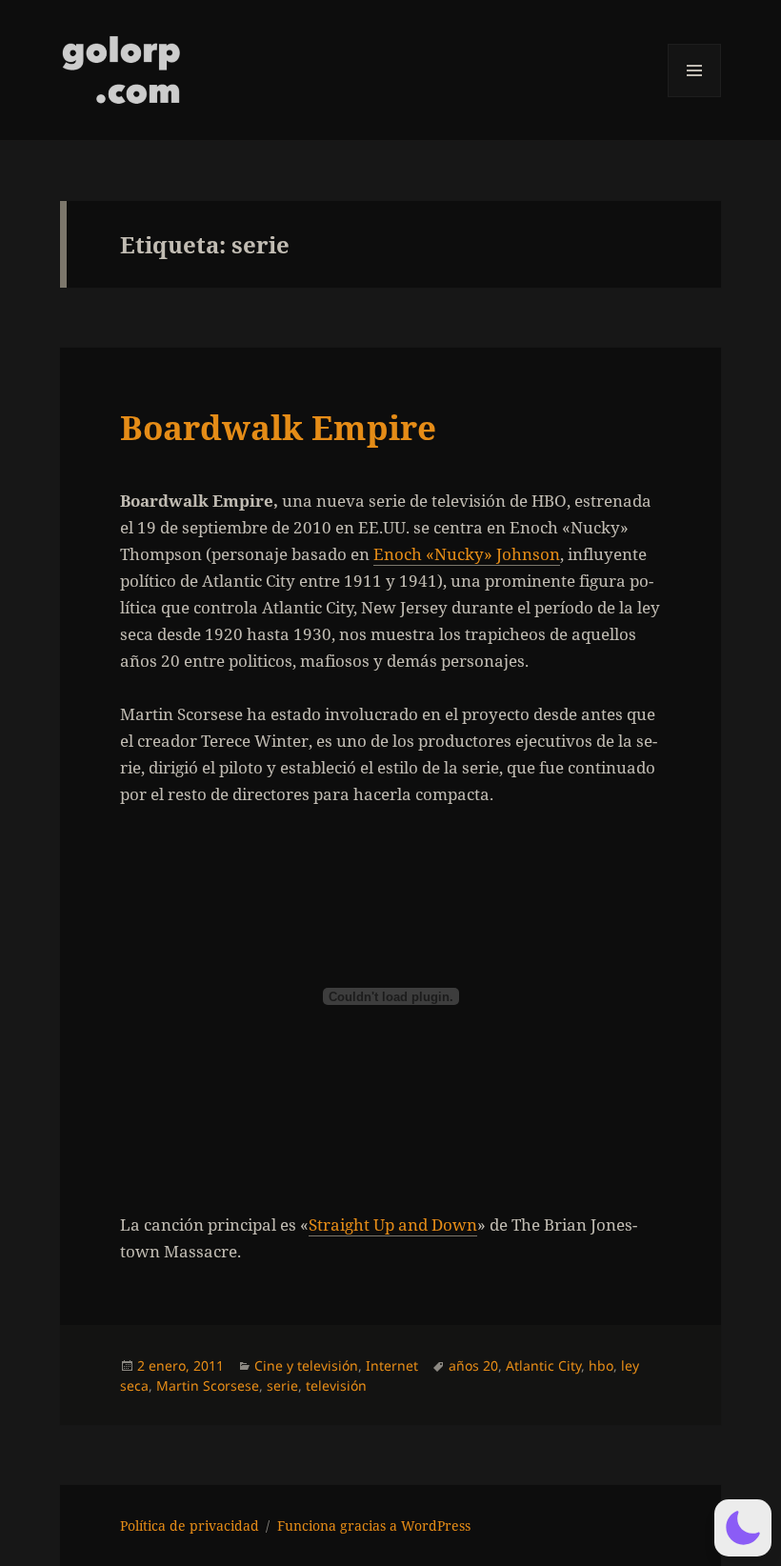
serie (282, 1385)
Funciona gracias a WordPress (374, 1525)
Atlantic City (543, 1365)
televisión (336, 1385)
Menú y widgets (695, 96)
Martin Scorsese (207, 1385)
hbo (601, 1365)
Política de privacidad (189, 1525)
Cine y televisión (306, 1365)
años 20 (473, 1365)
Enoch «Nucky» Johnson (466, 554)
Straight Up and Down (393, 1224)
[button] (742, 1527)
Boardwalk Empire (278, 427)
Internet (392, 1365)
